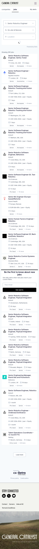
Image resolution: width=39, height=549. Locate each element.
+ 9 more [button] (29, 66)
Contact (4, 504)
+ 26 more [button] (19, 385)
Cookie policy (24, 478)
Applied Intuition (13, 75)
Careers (12, 504)
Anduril (10, 60)
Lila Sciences (12, 179)
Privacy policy (15, 478)
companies (6, 9)
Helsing (10, 437)
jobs (15, 9)
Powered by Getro (32, 46)
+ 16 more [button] (27, 266)
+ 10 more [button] (20, 192)
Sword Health (12, 201)
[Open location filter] (33, 36)
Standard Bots (13, 261)
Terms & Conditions (8, 508)
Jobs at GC (20, 504)
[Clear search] (33, 23)
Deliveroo (11, 380)
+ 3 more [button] (29, 81)
